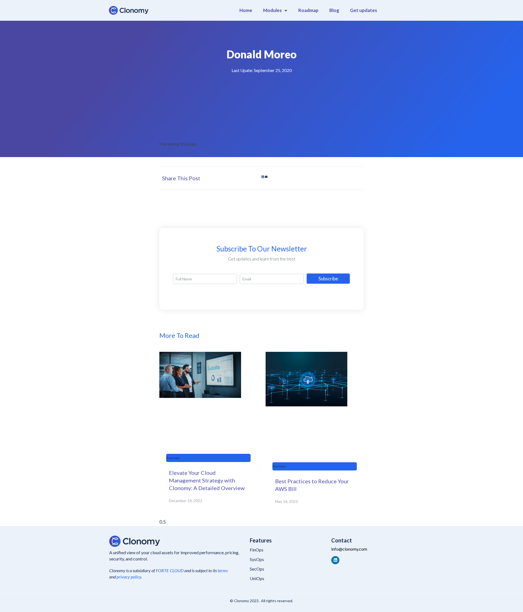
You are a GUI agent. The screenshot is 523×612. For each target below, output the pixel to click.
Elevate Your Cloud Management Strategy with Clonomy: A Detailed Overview (207, 480)
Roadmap (308, 10)
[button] (263, 177)
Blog (334, 10)
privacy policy (129, 576)
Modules (272, 10)
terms (223, 570)
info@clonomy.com (349, 548)
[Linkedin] (335, 560)
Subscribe (328, 278)
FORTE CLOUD (170, 570)
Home (245, 10)
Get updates (363, 10)
